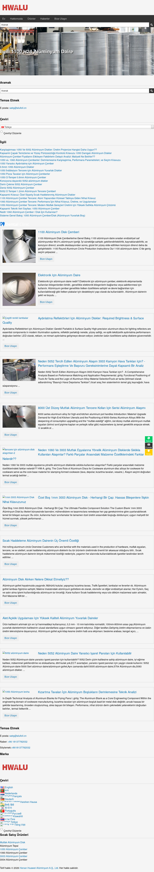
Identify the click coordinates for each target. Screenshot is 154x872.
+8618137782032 (20, 747)
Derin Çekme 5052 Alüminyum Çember (21, 184)
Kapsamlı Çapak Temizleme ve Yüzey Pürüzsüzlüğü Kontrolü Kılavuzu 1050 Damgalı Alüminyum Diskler (56, 153)
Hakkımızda (16, 18)
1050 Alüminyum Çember (13, 849)
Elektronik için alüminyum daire (59, 275)
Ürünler (31, 18)
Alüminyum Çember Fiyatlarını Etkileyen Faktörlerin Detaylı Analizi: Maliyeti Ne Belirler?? (47, 156)
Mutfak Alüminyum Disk (12, 842)
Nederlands (11, 793)
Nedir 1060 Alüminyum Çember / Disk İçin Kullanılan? (28, 212)
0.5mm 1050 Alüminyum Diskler (17, 167)
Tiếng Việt (19, 824)
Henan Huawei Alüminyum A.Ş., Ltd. (39, 868)
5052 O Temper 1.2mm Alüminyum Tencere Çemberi (28, 191)
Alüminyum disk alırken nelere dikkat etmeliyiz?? (36, 579)
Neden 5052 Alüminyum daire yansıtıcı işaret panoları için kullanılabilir (85, 653)
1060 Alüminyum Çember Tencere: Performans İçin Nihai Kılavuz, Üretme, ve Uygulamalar (48, 201)
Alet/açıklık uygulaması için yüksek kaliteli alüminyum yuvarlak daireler (50, 618)
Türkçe (14, 822)
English (9, 787)
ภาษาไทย (10, 819)
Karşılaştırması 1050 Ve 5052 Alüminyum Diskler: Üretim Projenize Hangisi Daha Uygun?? (48, 149)
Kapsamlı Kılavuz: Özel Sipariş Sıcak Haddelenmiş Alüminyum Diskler (37, 194)
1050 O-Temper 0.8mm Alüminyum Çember (23, 177)
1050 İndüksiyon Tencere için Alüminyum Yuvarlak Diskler (31, 170)
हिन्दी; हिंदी (9, 804)
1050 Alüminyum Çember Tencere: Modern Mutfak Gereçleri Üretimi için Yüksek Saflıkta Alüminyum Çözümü (58, 205)
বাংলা (7, 790)
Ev (3, 18)
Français (17, 796)
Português (10, 810)
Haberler (45, 18)
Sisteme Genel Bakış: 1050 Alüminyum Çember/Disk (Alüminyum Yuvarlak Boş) (42, 215)
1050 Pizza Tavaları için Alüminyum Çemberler (25, 174)
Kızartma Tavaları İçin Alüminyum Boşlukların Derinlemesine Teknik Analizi (87, 692)
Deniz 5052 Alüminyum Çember (17, 187)
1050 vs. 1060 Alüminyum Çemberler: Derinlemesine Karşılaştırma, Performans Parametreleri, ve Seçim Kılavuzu (60, 160)
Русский (16, 813)
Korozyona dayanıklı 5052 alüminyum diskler (24, 180)
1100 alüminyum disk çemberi (58, 232)
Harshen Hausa (28, 802)
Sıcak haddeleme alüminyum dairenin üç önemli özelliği (41, 540)
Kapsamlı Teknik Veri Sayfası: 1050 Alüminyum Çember (29, 208)
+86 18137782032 (17, 741)
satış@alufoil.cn (17, 108)
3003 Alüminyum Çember (13, 856)
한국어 (8, 807)
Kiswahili (18, 816)
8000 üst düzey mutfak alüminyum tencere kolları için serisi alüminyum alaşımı (91, 407)
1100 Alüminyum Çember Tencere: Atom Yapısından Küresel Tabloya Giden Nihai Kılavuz (48, 198)
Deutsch (9, 799)
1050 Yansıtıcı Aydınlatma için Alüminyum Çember (27, 163)
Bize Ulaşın (60, 18)
